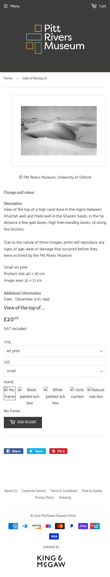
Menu (14, 6)
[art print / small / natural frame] (96, 397)
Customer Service (34, 491)
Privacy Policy (44, 497)
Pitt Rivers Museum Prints (58, 516)
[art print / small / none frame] (10, 397)
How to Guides (92, 491)
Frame (9, 382)
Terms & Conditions (63, 491)
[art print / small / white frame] (55, 397)
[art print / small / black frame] (29, 397)
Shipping (65, 497)
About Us (10, 491)
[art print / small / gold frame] (77, 397)
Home (8, 78)
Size (7, 362)
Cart (102, 6)
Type (7, 342)
